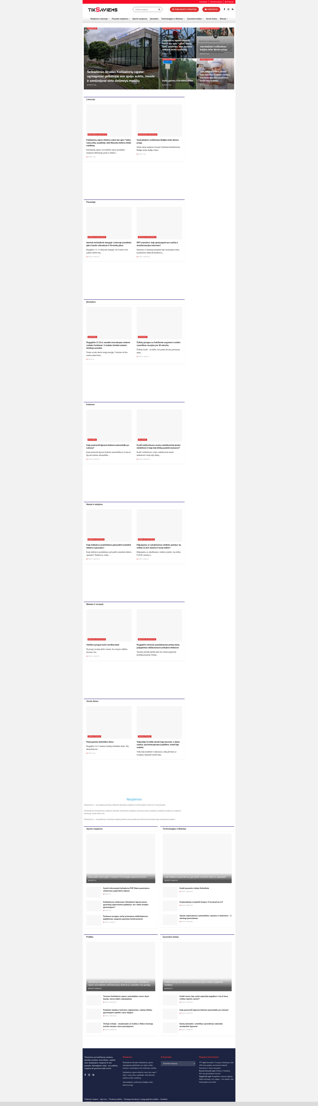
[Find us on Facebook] (224, 9)
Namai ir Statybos (96, 539)
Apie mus (103, 1099)
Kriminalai (92, 28)
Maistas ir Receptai (96, 639)
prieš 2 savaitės (93, 256)
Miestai (223, 19)
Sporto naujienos (139, 19)
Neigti (284, 1096)
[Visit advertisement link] (212, 114)
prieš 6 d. (91, 359)
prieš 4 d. (93, 880)
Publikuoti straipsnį (185, 9)
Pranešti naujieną (216, 2)
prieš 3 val (167, 54)
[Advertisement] (134, 180)
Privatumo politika (281, 1101)
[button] (313, 1071)
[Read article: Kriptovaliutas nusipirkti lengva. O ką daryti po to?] (170, 906)
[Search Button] (159, 9)
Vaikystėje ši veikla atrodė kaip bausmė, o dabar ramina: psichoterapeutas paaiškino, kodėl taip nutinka (158, 745)
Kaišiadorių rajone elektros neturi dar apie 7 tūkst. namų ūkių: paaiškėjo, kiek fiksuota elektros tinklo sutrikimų (108, 143)
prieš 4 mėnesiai (110, 1029)
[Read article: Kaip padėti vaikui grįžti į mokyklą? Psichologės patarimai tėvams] (120, 858)
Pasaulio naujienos (120, 19)
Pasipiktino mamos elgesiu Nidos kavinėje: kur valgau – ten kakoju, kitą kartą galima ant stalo (216, 1079)
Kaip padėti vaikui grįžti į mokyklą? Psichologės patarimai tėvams (117, 877)
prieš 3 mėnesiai (110, 1016)
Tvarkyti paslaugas (261, 1089)
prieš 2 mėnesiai (187, 891)
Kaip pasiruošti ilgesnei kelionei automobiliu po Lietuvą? (204, 1010)
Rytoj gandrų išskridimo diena (177, 80)
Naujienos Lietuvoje (99, 19)
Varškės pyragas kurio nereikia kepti (102, 645)
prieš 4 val (167, 85)
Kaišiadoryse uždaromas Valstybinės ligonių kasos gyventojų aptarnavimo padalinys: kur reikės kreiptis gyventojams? (125, 904)
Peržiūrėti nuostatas (305, 1096)
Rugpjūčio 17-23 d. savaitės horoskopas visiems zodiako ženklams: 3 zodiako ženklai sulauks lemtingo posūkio (108, 345)
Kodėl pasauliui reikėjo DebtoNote (194, 888)
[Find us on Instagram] (228, 9)
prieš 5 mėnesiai (144, 459)
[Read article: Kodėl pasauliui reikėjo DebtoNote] (170, 892)
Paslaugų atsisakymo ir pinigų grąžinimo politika (141, 1099)
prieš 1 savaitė (143, 356)
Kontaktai (291, 1101)
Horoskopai (203, 2)
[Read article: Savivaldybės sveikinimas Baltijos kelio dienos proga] (159, 120)
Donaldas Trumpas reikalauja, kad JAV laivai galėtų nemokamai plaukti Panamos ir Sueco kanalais (216, 1065)
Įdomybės (154, 19)
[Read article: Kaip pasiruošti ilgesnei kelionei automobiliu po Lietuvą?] (109, 425)
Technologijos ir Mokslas (172, 19)
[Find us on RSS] (233, 9)
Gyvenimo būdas (194, 19)
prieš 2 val (92, 85)
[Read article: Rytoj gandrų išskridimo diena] (109, 722)
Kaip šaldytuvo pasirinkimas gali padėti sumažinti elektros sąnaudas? (195, 877)
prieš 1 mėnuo (143, 559)
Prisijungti (230, 2)
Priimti (263, 1096)
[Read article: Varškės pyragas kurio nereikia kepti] (109, 625)
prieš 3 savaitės (144, 256)
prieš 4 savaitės (93, 559)
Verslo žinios (211, 19)
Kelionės (92, 439)
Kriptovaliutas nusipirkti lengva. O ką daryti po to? (201, 902)
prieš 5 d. (107, 910)
